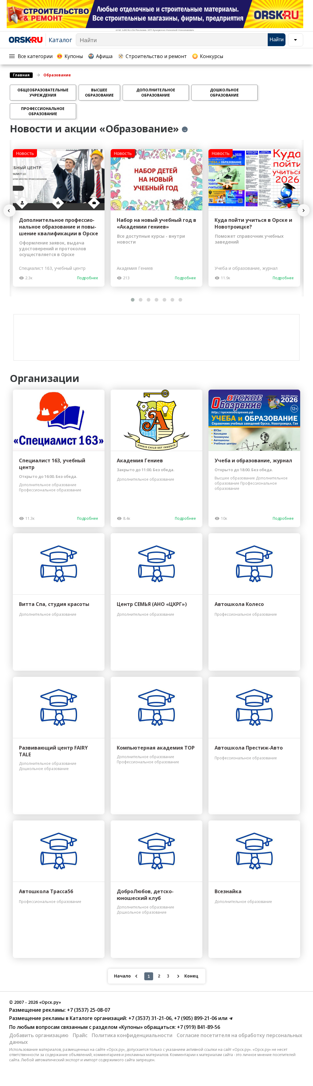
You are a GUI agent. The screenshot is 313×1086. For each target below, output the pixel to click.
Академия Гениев (140, 460)
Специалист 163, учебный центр (52, 464)
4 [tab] (156, 300)
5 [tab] (164, 300)
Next (303, 210)
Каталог (60, 40)
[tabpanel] (59, 218)
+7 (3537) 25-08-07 (88, 1010)
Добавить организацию (38, 1035)
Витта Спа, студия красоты (54, 604)
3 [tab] (148, 300)
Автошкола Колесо (239, 604)
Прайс (80, 1035)
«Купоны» (131, 1027)
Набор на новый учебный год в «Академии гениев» (156, 223)
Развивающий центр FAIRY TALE (53, 751)
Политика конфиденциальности (132, 1035)
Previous (12, 210)
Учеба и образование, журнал (253, 460)
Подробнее (87, 278)
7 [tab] (180, 300)
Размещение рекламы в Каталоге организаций (67, 1018)
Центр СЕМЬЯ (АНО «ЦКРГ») (152, 604)
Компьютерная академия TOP (156, 747)
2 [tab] (140, 300)
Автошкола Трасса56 (46, 891)
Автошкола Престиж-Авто (249, 747)
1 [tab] (132, 300)
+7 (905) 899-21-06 (195, 1018)
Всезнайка (228, 891)
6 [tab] (172, 300)
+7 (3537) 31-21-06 (149, 1018)
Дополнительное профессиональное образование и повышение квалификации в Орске (58, 227)
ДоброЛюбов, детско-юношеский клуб (145, 894)
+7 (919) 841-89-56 (198, 1027)
